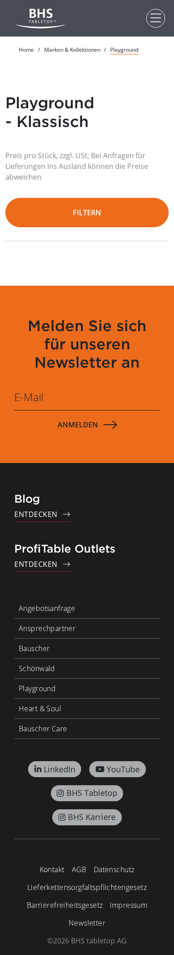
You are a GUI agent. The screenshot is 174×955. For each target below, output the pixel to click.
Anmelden (78, 425)
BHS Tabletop (91, 792)
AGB (79, 869)
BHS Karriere (92, 817)
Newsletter (87, 923)
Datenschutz (114, 869)
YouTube (123, 769)
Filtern (87, 212)
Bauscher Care (43, 729)
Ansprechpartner (47, 628)
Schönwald (37, 668)
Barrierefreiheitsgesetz (65, 905)
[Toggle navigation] (155, 18)
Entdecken (36, 514)
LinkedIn (59, 769)
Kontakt (52, 869)
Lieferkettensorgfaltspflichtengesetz (87, 887)
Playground (37, 688)
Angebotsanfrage (47, 608)
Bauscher (34, 648)
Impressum (128, 905)
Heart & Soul (40, 708)
